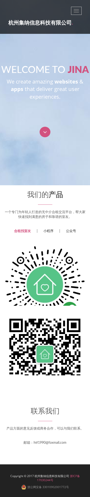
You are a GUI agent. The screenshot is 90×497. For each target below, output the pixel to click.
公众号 (71, 231)
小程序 (48, 231)
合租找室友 (22, 231)
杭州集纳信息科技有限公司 (40, 22)
